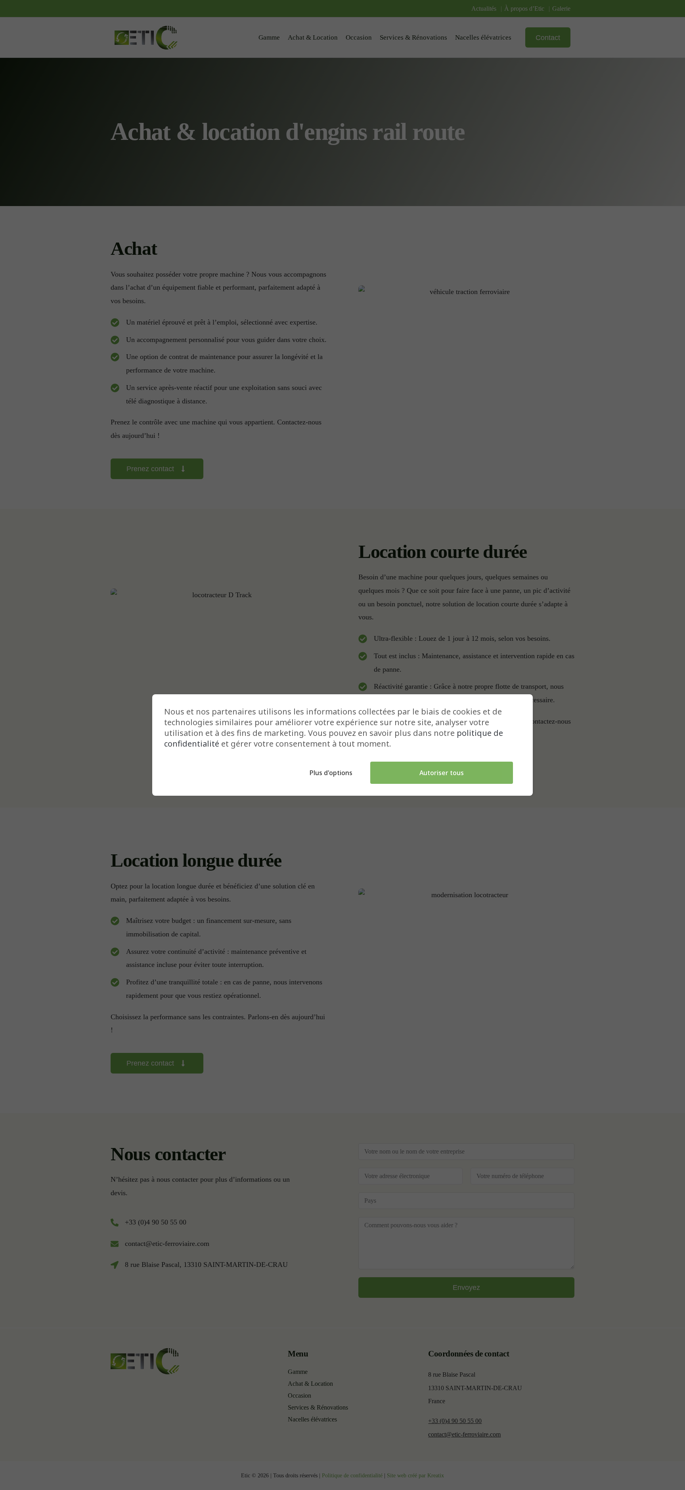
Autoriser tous (441, 772)
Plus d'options (331, 772)
